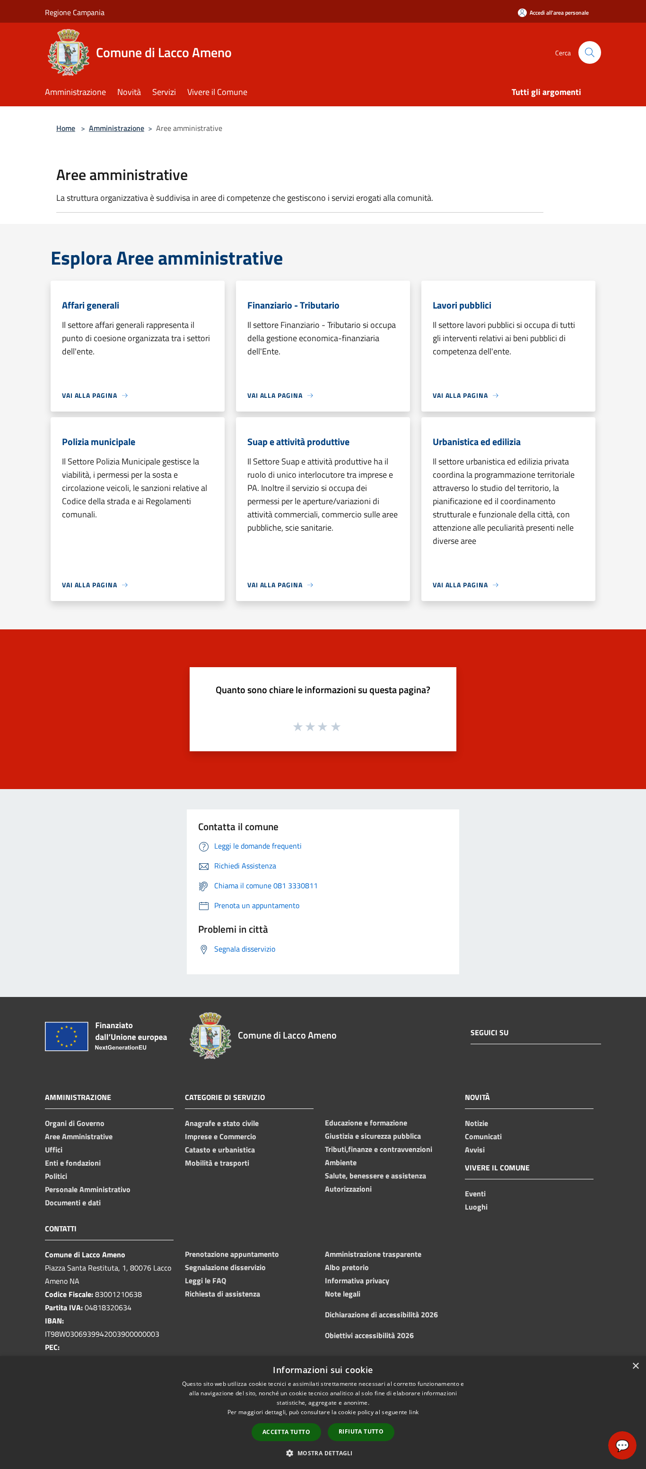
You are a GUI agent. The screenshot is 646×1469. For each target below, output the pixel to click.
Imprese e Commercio (220, 1136)
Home (65, 128)
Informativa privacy (357, 1280)
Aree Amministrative (79, 1136)
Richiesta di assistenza (222, 1293)
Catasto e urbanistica (220, 1149)
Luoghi (476, 1206)
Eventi (475, 1193)
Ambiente (341, 1162)
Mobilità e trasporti (217, 1162)
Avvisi (475, 1149)
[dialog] (323, 1412)
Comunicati (483, 1136)
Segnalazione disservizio (225, 1267)
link (414, 1412)
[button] (322, 1453)
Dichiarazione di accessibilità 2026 (381, 1314)
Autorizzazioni (348, 1188)
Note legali (342, 1293)
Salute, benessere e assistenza (375, 1175)
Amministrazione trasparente (373, 1254)
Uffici (53, 1149)
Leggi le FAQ (205, 1280)
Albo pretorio (347, 1267)
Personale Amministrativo (88, 1189)
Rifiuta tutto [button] (361, 1431)
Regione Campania (75, 12)
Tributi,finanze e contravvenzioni (378, 1149)
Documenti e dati (73, 1202)
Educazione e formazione (366, 1122)
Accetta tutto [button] (286, 1432)
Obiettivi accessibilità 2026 (369, 1335)
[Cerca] (589, 52)
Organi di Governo (75, 1123)
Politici (56, 1176)
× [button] (635, 1366)
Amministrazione (116, 128)
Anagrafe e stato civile (222, 1123)
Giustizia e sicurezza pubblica (373, 1136)
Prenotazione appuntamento (232, 1254)
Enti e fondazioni (73, 1162)
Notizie (476, 1123)
